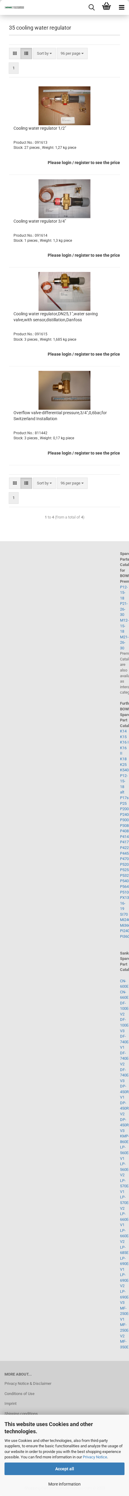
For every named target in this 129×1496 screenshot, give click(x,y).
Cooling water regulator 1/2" (40, 128)
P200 (124, 809)
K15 (123, 737)
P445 (124, 853)
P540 (124, 881)
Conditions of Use (19, 1393)
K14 (123, 731)
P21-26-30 (124, 609)
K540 (124, 770)
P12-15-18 (124, 592)
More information (64, 1484)
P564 (124, 886)
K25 (123, 764)
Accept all (64, 1468)
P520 (124, 864)
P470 (124, 858)
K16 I (124, 742)
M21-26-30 (124, 642)
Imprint (10, 1403)
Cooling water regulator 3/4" (40, 221)
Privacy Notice (95, 1457)
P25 (123, 803)
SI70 (124, 914)
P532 (124, 875)
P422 (124, 847)
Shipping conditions (21, 1413)
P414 (124, 836)
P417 (124, 842)
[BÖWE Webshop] (12, 7)
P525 (124, 870)
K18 (123, 759)
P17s (124, 798)
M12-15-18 (124, 626)
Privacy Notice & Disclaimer (27, 1383)
